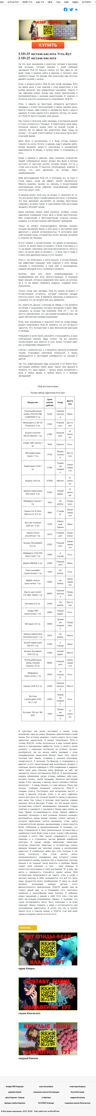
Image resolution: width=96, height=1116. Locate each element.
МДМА (75, 2)
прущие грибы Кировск (14, 1103)
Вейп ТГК (27, 2)
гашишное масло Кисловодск (46, 1092)
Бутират (86, 2)
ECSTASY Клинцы (46, 1103)
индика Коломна (77, 1097)
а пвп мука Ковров (78, 1086)
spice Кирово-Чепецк (14, 1097)
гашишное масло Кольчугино (77, 1103)
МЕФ (50, 2)
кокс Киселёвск (46, 1086)
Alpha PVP (13, 2)
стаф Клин (46, 1097)
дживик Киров (14, 1092)
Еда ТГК (40, 2)
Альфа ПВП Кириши (15, 1086)
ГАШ (58, 2)
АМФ (66, 2)
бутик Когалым (77, 1092)
